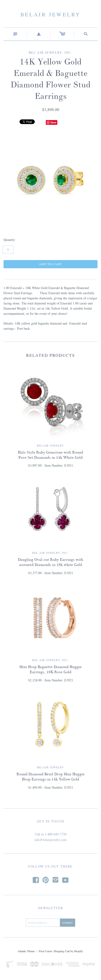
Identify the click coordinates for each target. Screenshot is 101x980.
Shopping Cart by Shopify (68, 951)
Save (53, 122)
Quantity (9, 239)
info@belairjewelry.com (50, 839)
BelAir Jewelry (50, 14)
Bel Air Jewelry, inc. (50, 552)
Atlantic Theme (26, 951)
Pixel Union (45, 951)
